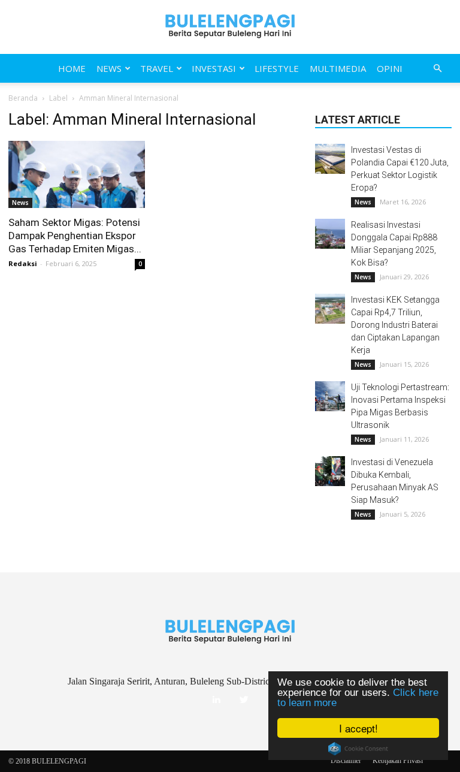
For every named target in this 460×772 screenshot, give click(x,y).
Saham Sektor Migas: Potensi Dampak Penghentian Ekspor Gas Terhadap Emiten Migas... (74, 235)
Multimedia (338, 68)
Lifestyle (277, 68)
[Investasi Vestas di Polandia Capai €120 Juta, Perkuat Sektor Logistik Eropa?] (330, 159)
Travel (156, 68)
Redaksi (22, 263)
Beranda (23, 98)
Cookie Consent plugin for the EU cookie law (358, 748)
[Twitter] (243, 700)
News (109, 68)
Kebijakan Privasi (398, 760)
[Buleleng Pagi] (230, 27)
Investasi (214, 68)
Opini (389, 68)
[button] (437, 68)
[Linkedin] (216, 700)
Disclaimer (346, 760)
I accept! (358, 727)
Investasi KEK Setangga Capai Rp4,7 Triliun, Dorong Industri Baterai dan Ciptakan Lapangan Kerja (395, 325)
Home (72, 68)
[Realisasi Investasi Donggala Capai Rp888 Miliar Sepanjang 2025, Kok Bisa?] (330, 234)
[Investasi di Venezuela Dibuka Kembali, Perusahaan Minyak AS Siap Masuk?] (330, 471)
